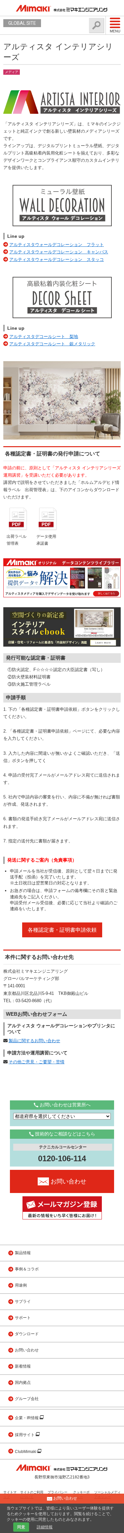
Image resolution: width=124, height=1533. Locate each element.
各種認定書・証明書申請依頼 (62, 930)
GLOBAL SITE (22, 23)
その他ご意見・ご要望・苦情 (36, 1061)
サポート (23, 1317)
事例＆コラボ (27, 1269)
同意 (21, 1527)
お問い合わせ (27, 1350)
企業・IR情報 (27, 1418)
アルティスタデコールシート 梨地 (43, 336)
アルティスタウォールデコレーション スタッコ (56, 259)
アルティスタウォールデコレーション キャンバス (58, 251)
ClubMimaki (26, 1451)
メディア (11, 72)
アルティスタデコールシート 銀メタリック (52, 343)
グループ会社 (27, 1398)
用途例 (21, 1285)
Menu (115, 31)
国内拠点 (23, 1382)
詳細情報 (45, 1527)
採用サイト (25, 1434)
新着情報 (23, 1366)
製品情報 (23, 1253)
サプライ (23, 1301)
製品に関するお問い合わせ (34, 1040)
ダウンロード (27, 1334)
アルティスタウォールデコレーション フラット (56, 244)
